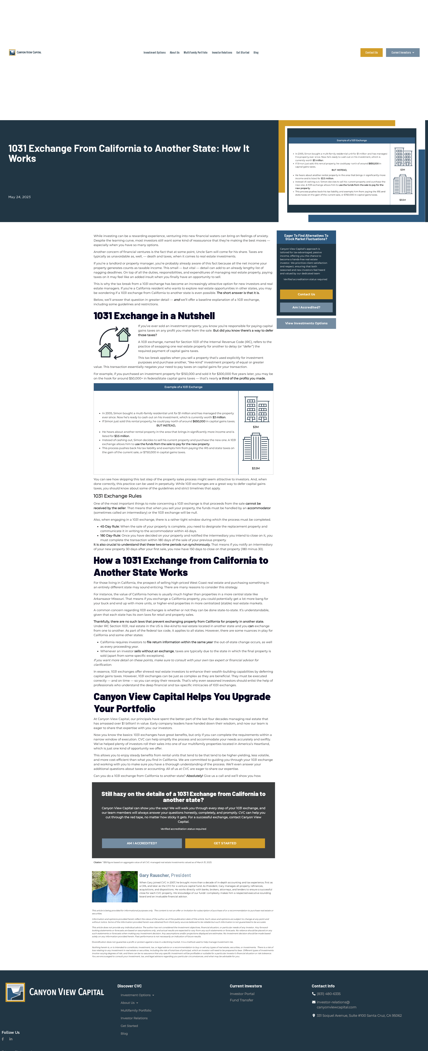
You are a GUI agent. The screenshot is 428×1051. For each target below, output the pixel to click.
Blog (256, 52)
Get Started (242, 52)
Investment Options (155, 52)
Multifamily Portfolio (195, 52)
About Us (175, 52)
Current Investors (401, 52)
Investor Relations (222, 52)
